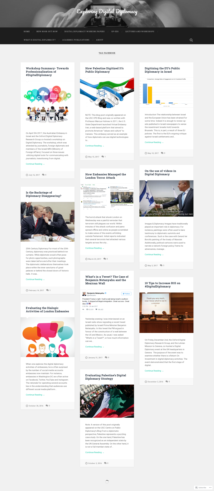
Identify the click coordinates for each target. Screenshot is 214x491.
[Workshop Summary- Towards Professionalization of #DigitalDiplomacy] (48, 103)
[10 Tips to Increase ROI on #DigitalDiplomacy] (166, 313)
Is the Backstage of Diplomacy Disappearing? (43, 194)
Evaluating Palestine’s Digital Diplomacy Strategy (105, 376)
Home (27, 31)
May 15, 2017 (93, 157)
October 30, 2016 (36, 406)
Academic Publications (75, 40)
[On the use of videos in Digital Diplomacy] (166, 198)
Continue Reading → (35, 164)
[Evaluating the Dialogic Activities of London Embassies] (48, 337)
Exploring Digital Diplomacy (107, 11)
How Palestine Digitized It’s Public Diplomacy (104, 69)
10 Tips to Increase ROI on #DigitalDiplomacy (162, 284)
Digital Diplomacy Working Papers (84, 31)
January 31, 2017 (95, 358)
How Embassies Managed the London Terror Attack (105, 175)
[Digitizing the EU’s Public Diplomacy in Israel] (166, 93)
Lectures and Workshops (139, 31)
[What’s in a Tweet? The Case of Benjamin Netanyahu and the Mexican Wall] (107, 300)
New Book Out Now (47, 31)
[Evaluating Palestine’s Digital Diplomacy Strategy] (107, 401)
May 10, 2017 (153, 153)
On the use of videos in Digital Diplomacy (160, 172)
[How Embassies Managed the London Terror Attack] (107, 197)
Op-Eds (115, 31)
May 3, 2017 (153, 266)
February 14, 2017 (36, 290)
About (99, 40)
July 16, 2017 (34, 175)
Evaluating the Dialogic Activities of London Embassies (47, 309)
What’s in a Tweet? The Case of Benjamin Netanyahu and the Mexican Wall (106, 280)
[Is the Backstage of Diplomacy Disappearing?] (48, 222)
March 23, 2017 (94, 259)
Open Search (191, 40)
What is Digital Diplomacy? (40, 40)
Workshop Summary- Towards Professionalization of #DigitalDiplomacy (47, 71)
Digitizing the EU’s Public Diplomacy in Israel (162, 69)
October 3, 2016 (95, 463)
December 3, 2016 (155, 382)
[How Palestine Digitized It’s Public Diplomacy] (107, 93)
